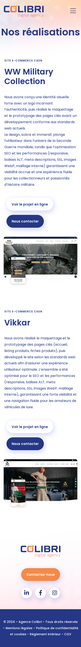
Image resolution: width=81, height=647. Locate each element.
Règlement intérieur (45, 634)
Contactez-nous (40, 574)
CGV (67, 634)
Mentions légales (19, 628)
